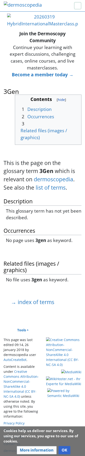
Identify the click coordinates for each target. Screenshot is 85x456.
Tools (21, 330)
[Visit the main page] (23, 5)
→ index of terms (32, 302)
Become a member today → (42, 74)
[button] (37, 450)
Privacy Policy (14, 423)
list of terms (51, 187)
